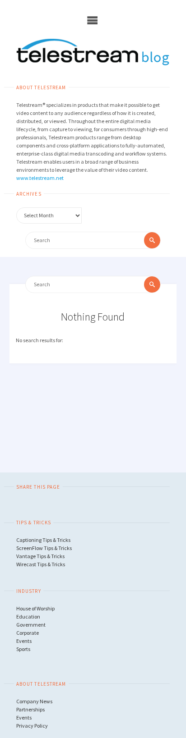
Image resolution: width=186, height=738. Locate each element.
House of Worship (35, 608)
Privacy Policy (32, 725)
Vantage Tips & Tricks (40, 556)
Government (31, 624)
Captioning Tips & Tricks (43, 539)
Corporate (27, 632)
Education (28, 616)
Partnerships (30, 709)
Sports (23, 649)
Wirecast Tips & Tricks (40, 564)
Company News (34, 701)
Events (24, 640)
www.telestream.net (40, 177)
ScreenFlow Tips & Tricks (44, 548)
